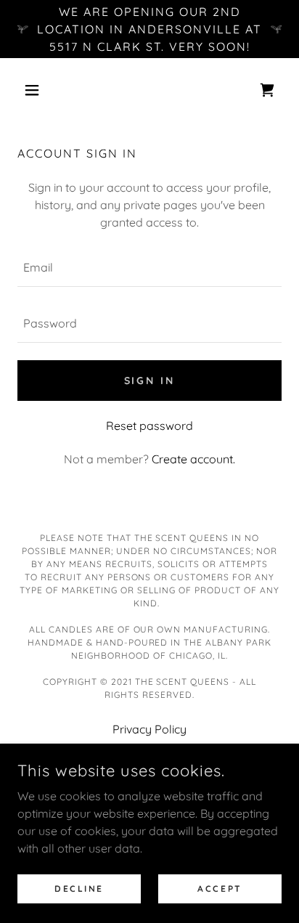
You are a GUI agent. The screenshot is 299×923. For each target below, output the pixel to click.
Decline (79, 888)
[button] (37, 90)
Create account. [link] (193, 459)
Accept (219, 888)
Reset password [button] (149, 425)
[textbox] (149, 267)
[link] (267, 90)
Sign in (150, 380)
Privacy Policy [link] (149, 729)
